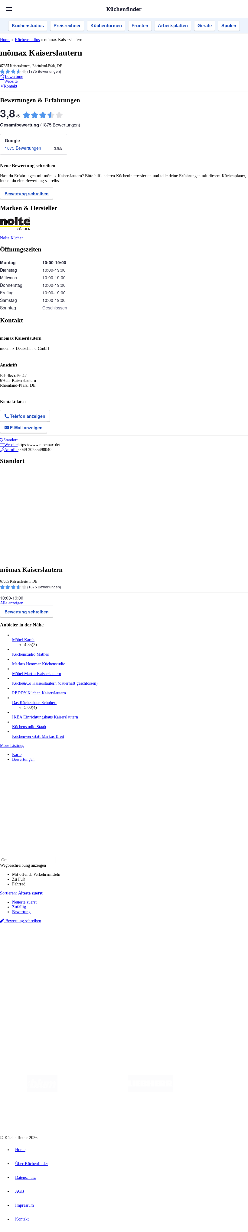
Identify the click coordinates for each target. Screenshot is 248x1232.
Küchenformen (106, 25)
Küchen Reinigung (28, 962)
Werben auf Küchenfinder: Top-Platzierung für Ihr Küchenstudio (67, 997)
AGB (19, 1191)
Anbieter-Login (29, 1007)
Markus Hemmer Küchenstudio (38, 664)
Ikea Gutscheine (41, 947)
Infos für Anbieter (27, 992)
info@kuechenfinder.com (109, 1018)
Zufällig (19, 907)
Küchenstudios (28, 25)
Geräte (204, 25)
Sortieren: (21, 893)
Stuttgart (174, 942)
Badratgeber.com (26, 982)
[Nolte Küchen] (85, 1114)
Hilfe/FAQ (21, 977)
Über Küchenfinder (28, 972)
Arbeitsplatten (173, 25)
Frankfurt (151, 942)
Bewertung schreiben (27, 193)
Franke (187, 942)
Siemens (200, 942)
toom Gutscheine (128, 947)
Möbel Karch (23, 640)
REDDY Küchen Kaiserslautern (39, 693)
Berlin (39, 942)
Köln (163, 942)
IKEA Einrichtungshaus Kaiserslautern (45, 717)
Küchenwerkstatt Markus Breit (38, 736)
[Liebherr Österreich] (150, 1090)
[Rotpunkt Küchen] (120, 1114)
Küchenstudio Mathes (30, 654)
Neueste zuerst (24, 902)
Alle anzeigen (11, 603)
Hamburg (53, 942)
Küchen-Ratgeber (27, 967)
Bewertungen (23, 759)
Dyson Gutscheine (101, 947)
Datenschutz (25, 1177)
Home (5, 39)
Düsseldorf (134, 942)
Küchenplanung (25, 957)
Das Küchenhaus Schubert (34, 702)
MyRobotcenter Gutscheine (187, 947)
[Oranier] (209, 1090)
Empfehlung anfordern (31, 937)
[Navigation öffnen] (9, 9)
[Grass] (93, 1090)
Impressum (24, 1205)
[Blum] (42, 1090)
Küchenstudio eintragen (32, 1002)
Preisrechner (67, 25)
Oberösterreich (104, 942)
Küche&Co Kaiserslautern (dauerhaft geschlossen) (55, 683)
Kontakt (22, 1219)
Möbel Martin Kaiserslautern (36, 673)
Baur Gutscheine (154, 947)
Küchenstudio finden (29, 932)
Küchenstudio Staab (29, 727)
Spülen (228, 25)
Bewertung (21, 912)
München (68, 942)
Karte (16, 754)
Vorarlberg (84, 942)
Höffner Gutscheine (223, 947)
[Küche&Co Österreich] (164, 1114)
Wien (120, 942)
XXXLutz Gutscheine (70, 947)
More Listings (12, 745)
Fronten (140, 25)
